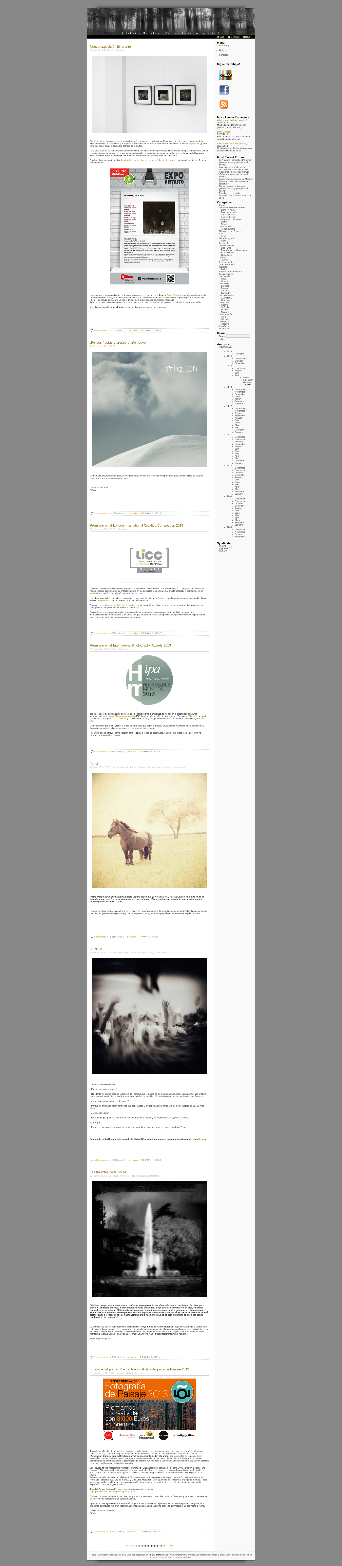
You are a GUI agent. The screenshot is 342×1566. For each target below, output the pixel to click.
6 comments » (101, 751)
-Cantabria (225, 290)
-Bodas (223, 269)
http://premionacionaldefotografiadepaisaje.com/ (112, 1491)
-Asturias (224, 283)
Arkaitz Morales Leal (159, 1555)
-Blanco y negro (228, 210)
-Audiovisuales (227, 245)
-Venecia (224, 321)
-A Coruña (225, 276)
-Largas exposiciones (230, 219)
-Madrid (224, 309)
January (239, 403)
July (237, 373)
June (237, 396)
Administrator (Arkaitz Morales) (232, 120)
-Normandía (226, 314)
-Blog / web (225, 248)
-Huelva (224, 305)
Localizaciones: (226, 274)
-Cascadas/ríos (227, 214)
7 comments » (101, 1357)
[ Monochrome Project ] (230, 231)
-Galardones (226, 255)
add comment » (101, 330)
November (240, 392)
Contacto (235, 37)
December (240, 358)
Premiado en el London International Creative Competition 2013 (235, 195)
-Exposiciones (227, 252)
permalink (133, 330)
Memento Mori (104, 600)
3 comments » (101, 633)
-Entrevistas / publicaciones (233, 250)
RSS (248, 37)
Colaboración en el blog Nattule (234, 172)
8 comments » (101, 937)
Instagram (224, 328)
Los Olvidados (119, 718)
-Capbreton (225, 293)
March (238, 399)
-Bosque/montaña (228, 212)
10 (159, 1545)
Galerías (223, 50)
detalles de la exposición (132, 160)
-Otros (223, 257)
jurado (93, 593)
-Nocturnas (225, 226)
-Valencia (224, 319)
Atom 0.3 (225, 548)
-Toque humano (227, 229)
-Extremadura (227, 295)
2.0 (222, 546)
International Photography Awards (119, 716)
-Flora (223, 241)
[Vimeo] (225, 79)
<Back (127, 1545)
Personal (223, 243)
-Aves (223, 236)
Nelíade (161, 598)
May (237, 425)
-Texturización (227, 264)
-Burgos (224, 288)
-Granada (225, 300)
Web (222, 37)
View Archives (226, 347)
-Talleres (224, 260)
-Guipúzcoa (226, 298)
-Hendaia (224, 302)
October (239, 361)
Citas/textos (225, 326)
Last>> (172, 1545)
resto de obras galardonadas (121, 605)
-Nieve (223, 224)
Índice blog (224, 45)
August (238, 370)
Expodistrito (194, 143)
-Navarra (224, 312)
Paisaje (222, 205)
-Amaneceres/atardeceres (233, 207)
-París (223, 317)
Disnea (192, 716)
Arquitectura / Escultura (230, 271)
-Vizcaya (224, 324)
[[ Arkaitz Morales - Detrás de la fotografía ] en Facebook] (224, 94)
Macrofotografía (226, 238)
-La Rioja (224, 307)
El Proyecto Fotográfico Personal (235, 160)
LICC (177, 588)
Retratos (223, 267)
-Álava (223, 279)
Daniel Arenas (223, 132)
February (239, 354)
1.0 (223, 551)
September (240, 363)
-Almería (224, 281)
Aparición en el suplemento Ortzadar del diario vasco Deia (233, 168)
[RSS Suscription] (224, 108)
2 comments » (101, 513)
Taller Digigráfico (175, 295)
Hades (201, 1139)
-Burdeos (224, 286)
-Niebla (223, 222)
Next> (165, 1545)
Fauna (222, 233)
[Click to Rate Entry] (142, 330)
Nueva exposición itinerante (232, 186)
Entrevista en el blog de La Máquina (236, 179)
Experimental (225, 262)
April (237, 375)
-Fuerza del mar (228, 217)
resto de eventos (168, 160)
